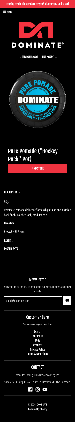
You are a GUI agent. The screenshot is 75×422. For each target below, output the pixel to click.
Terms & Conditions (37, 354)
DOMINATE (42, 404)
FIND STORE (38, 168)
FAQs (37, 340)
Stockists (38, 345)
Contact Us (37, 336)
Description (11, 192)
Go (67, 300)
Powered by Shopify (37, 409)
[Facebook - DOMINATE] (30, 389)
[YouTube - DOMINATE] (44, 389)
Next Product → (49, 56)
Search (37, 331)
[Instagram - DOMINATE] (37, 389)
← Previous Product (28, 56)
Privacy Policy (37, 349)
